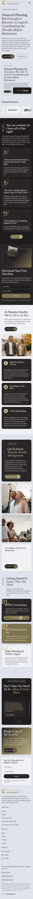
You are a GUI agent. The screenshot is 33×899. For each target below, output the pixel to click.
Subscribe (16, 296)
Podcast (4, 840)
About (4, 811)
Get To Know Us (21, 56)
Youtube (6, 858)
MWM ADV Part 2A (7, 876)
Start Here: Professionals (9, 821)
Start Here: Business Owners (10, 825)
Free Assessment (7, 818)
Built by (3, 894)
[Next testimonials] (19, 721)
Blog (3, 833)
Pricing (4, 814)
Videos (4, 836)
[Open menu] (29, 3)
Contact (4, 843)
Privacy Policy (6, 872)
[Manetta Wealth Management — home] (12, 791)
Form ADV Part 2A (7, 890)
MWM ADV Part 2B (7, 880)
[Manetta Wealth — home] (12, 2)
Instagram (7, 851)
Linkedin (6, 855)
